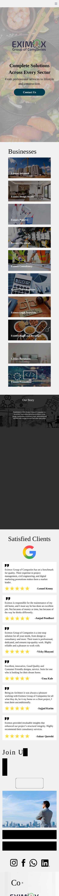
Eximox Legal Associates (23, 312)
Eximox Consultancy (21, 266)
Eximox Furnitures (21, 358)
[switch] (56, 3)
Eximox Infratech (20, 173)
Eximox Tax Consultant (23, 289)
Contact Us (29, 92)
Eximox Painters (19, 220)
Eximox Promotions (21, 382)
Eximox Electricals (20, 243)
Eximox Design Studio (22, 196)
